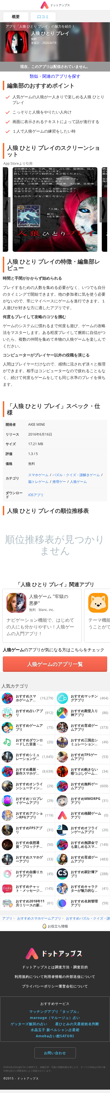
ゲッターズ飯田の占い (29, 1023)
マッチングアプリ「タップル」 (55, 1011)
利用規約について (29, 976)
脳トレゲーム (38, 481)
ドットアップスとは (38, 967)
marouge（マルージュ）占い (55, 1017)
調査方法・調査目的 (71, 967)
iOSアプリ (36, 494)
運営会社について (73, 986)
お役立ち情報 (58, 926)
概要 (16, 16)
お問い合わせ (55, 1052)
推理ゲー (59, 481)
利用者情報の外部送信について (69, 976)
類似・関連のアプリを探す (55, 76)
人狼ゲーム (78, 481)
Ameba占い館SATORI (55, 1036)
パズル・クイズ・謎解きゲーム (76, 474)
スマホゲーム (38, 474)
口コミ (43, 16)
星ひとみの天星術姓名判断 (77, 1023)
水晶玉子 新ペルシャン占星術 (55, 1029)
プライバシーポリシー (40, 986)
